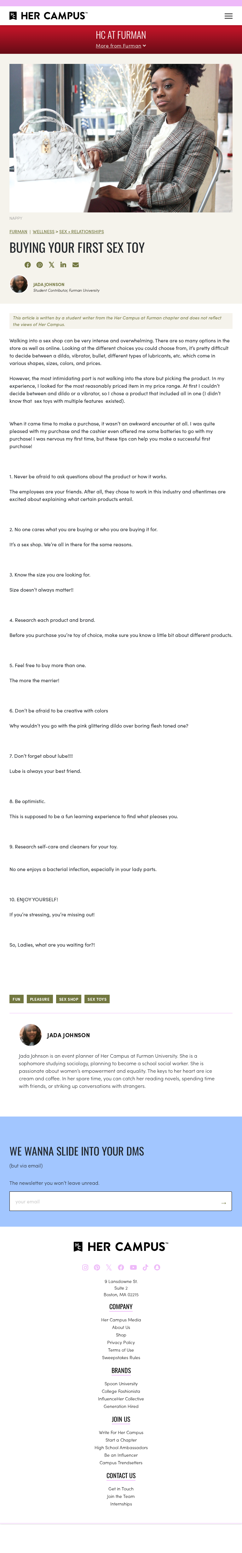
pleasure (40, 999)
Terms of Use (121, 1350)
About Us (121, 1327)
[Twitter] (52, 265)
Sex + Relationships (81, 231)
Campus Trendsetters (121, 1462)
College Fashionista (121, 1391)
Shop (121, 1334)
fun (16, 999)
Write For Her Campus (121, 1432)
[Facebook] (28, 265)
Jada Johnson (49, 284)
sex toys (97, 999)
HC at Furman (121, 34)
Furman (18, 231)
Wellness (44, 231)
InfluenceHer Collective (121, 1398)
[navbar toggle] (229, 16)
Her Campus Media (121, 1319)
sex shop (68, 999)
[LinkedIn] (63, 265)
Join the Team (121, 1496)
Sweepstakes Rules (121, 1357)
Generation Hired (121, 1406)
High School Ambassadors (121, 1447)
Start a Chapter (121, 1440)
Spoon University (121, 1383)
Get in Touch (121, 1488)
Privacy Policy (121, 1342)
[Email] (75, 265)
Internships (121, 1503)
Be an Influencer (121, 1455)
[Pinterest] (40, 265)
